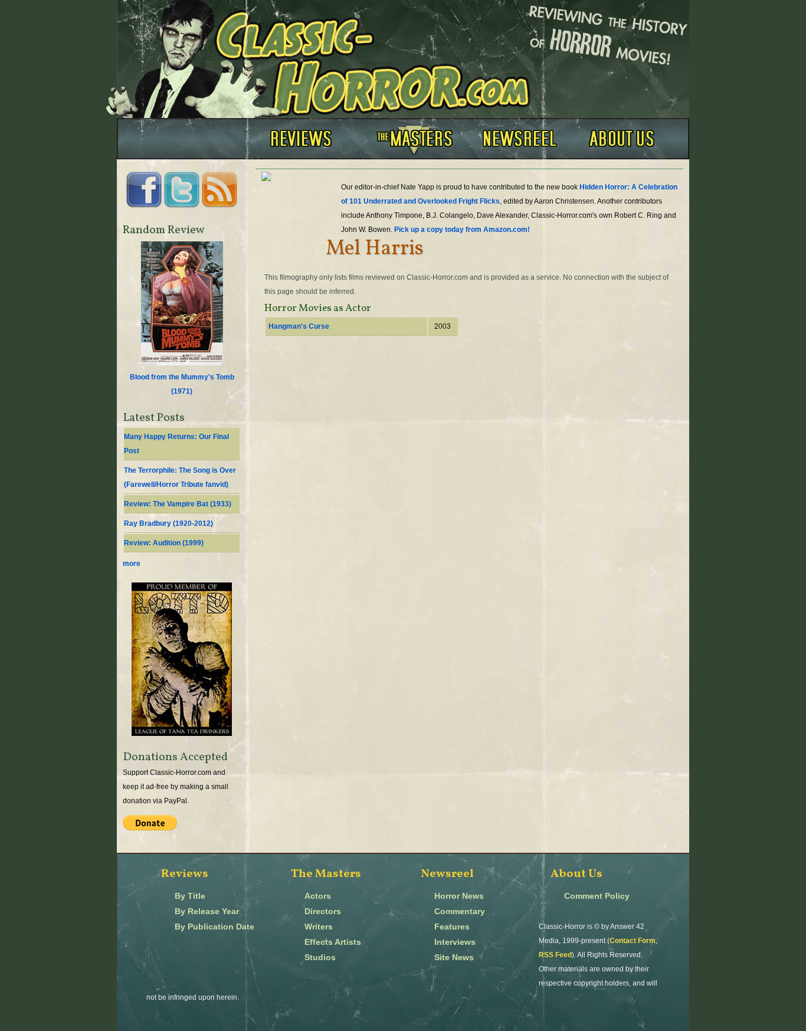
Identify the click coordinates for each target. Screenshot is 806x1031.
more (131, 563)
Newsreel (447, 874)
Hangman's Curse (298, 326)
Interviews (455, 942)
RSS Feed (555, 955)
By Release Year (207, 911)
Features (452, 926)
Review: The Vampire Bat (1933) (177, 504)
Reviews (184, 874)
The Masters (326, 874)
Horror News (459, 896)
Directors (322, 911)
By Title (190, 896)
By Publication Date (214, 926)
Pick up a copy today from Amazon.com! (462, 229)
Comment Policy (597, 896)
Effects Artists (332, 942)
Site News (454, 957)
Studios (320, 957)
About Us (576, 874)
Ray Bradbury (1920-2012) (168, 523)
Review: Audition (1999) (164, 543)
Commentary (459, 911)
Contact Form (633, 941)
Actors (317, 896)
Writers (318, 926)
